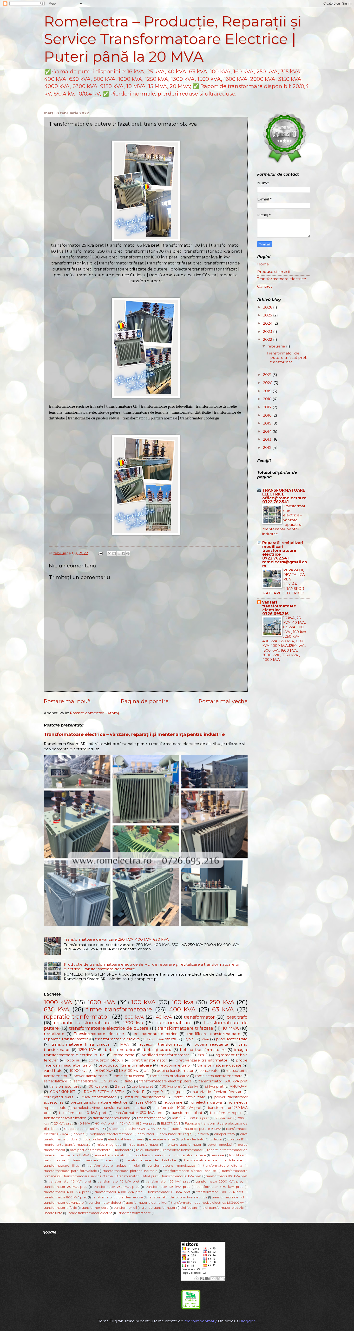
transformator (199, 1017)
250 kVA (222, 1002)
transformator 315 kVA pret (168, 1187)
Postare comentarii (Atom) (94, 713)
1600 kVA (101, 1002)
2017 (268, 407)
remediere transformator (183, 1150)
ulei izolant (188, 1207)
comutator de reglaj (176, 1134)
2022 (268, 339)
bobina (79, 1134)
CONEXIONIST (62, 1092)
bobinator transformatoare (111, 1134)
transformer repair (226, 1113)
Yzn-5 (202, 1055)
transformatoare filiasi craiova (81, 1044)
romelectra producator (169, 1076)
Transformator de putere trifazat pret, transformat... (287, 358)
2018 (268, 399)
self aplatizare (55, 1081)
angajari (177, 1092)
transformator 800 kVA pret (65, 1197)
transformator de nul (228, 1197)
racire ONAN (145, 1102)
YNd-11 (138, 1092)
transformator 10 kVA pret (182, 1176)
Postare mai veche (223, 701)
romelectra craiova (206, 1102)
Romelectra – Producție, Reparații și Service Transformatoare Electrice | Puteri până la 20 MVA (172, 39)
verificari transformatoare (166, 1055)
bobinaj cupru (157, 1049)
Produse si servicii (273, 271)
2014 (268, 431)
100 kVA (143, 1002)
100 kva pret (98, 1086)
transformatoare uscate (219, 1065)
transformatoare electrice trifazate (213, 1160)
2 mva (120, 1086)
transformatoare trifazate (185, 1028)
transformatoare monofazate (171, 1165)
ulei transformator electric (223, 1207)
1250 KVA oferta (161, 1039)
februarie (277, 346)
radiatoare (123, 1150)
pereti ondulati (220, 1144)
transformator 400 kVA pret (66, 1192)
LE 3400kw (103, 1070)
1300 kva (133, 1022)
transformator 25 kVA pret (65, 1187)
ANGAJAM (239, 1086)
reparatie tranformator (76, 1016)
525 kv (193, 1086)
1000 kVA (58, 1002)
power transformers (90, 1076)
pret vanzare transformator (202, 1060)
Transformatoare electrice (99, 1033)
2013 (267, 439)
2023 (268, 331)
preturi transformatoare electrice (99, 1102)
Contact (264, 286)
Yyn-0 (158, 1092)
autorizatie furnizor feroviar (217, 1092)
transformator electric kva (146, 1202)
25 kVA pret (63, 1123)
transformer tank (151, 1118)
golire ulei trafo (192, 1139)
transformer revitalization (65, 1118)
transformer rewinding (112, 1118)
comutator (146, 1134)
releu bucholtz (147, 1150)
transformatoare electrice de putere (109, 1028)
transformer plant (187, 1113)
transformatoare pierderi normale (130, 1171)
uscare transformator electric (89, 1213)
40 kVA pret (104, 1123)
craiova (203, 1134)
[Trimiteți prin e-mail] (109, 553)
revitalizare (54, 1033)
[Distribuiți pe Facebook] (123, 553)
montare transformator (182, 1144)
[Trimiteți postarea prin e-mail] (100, 553)
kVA (205, 1039)
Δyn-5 (176, 1118)
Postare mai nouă (67, 701)
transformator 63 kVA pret (169, 1192)
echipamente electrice (155, 1033)
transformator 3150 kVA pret (220, 1187)
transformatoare (173, 1022)
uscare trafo (53, 1213)
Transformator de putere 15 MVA (196, 1129)
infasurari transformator (145, 1097)
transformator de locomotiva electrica (177, 1197)
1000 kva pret (198, 1118)
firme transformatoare (119, 1009)
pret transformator (149, 1060)
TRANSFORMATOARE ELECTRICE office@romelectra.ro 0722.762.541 (284, 496)
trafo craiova (54, 1160)
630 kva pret (146, 1123)
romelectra (123, 1055)
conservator (209, 1070)
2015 (267, 423)
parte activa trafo (189, 1097)
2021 (267, 374)
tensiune (217, 1155)
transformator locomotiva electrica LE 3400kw (207, 1202)
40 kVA (164, 1017)
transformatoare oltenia (222, 1165)
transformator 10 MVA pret (137, 1176)
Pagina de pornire (145, 701)
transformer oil (125, 1207)
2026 (268, 307)
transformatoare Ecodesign (95, 1160)
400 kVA (182, 1009)
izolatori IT (235, 1139)
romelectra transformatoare (219, 1076)
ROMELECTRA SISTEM (104, 1092)
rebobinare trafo (174, 1065)
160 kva (182, 1002)
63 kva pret (213, 1086)
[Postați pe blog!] (114, 553)
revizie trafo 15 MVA (74, 1155)
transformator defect (105, 1202)
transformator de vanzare (64, 1202)
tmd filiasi (236, 1155)
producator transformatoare (125, 1065)
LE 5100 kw (128, 1070)
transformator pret (65, 1086)
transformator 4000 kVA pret (118, 1192)
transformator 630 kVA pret (139, 1113)
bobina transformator (175, 1070)
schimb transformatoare (187, 1155)
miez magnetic (109, 1144)
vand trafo (53, 1070)
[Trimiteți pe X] (118, 553)
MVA (124, 1044)
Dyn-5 (188, 1039)
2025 (268, 315)
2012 (267, 447)
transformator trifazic (60, 1207)
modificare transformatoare (213, 1033)
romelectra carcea (128, 1076)
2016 (267, 415)
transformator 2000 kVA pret (219, 1181)
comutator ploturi (106, 1060)
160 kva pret (223, 1118)
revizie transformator (110, 1155)
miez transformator (143, 1144)
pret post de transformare (90, 1150)
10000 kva (78, 1070)
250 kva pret (142, 1086)
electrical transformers (126, 1139)
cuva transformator (99, 1097)
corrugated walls (58, 1097)
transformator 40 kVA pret (83, 1113)
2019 (268, 391)
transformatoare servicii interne (88, 1176)
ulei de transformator (158, 1207)
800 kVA (134, 1017)
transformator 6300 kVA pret (220, 1192)
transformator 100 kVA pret (227, 1176)
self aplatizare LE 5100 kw (96, 1081)
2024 (268, 323)
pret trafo (237, 1017)
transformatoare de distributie (151, 1160)
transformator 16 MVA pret (69, 1181)
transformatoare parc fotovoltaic (70, 1171)
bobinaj (73, 1060)
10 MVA (231, 1028)
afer (147, 1070)
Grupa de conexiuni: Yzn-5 (84, 1129)
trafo (129, 1081)
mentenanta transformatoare (67, 1144)
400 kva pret (170, 1086)
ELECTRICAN (170, 1123)
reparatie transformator (66, 1039)
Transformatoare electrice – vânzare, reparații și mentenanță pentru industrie (134, 734)
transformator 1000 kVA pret (177, 1108)
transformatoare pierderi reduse (190, 1171)
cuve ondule (93, 1139)
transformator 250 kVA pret (116, 1187)
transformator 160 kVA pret (167, 1181)
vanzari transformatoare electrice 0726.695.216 (279, 608)
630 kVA (56, 1009)
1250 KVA (87, 1049)
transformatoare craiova (117, 1039)
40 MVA (84, 1123)
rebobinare (173, 1102)
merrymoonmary (200, 1321)
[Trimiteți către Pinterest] (127, 553)
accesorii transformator (161, 1044)
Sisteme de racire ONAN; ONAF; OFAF (138, 1129)
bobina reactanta (211, 1044)
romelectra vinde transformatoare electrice (109, 1108)
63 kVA (223, 1009)
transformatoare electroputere (165, 1081)
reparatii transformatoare (82, 1022)
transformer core (95, 1207)
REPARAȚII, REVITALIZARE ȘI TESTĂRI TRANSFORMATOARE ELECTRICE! (283, 582)
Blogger (247, 1321)
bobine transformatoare (203, 1049)
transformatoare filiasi (61, 1165)
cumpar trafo (224, 1134)
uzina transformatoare (134, 1213)
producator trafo (232, 1039)
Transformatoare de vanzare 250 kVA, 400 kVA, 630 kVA (116, 939)
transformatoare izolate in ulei (113, 1165)
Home (263, 264)
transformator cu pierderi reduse (117, 1197)
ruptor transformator (147, 1155)
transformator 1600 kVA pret (223, 1081)
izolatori (216, 1139)
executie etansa (162, 1139)
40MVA (125, 1123)
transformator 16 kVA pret (118, 1181)
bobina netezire (120, 1049)
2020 (268, 382)
